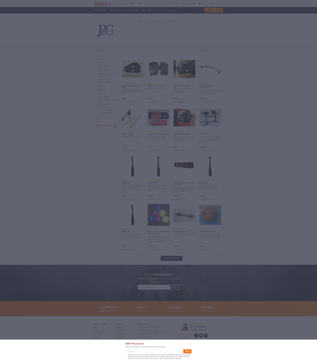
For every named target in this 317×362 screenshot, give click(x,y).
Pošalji (187, 351)
